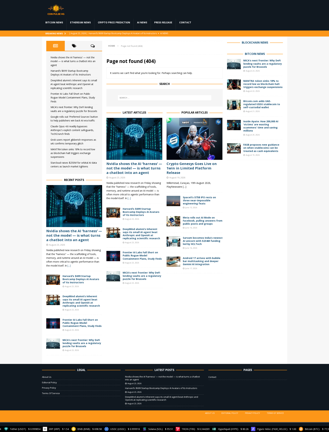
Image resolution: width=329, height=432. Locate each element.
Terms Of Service (51, 393)
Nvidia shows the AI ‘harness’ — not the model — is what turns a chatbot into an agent (134, 168)
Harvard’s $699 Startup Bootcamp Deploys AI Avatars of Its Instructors (141, 212)
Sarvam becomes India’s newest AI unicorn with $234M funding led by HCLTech (203, 241)
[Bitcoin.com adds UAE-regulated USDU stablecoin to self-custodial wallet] (234, 105)
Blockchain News (255, 42)
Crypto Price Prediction (114, 22)
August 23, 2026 (117, 177)
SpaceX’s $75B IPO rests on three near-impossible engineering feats (199, 200)
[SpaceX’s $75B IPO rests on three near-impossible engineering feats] (173, 201)
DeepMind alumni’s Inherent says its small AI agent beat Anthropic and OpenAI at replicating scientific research (141, 233)
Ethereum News (80, 22)
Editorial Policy (49, 382)
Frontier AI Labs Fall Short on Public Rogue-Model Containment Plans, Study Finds (142, 255)
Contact (185, 22)
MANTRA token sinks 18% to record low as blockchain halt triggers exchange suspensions (73, 153)
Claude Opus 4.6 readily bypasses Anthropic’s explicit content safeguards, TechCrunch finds (72, 130)
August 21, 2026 (253, 111)
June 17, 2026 (191, 268)
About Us (46, 376)
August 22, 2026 (253, 91)
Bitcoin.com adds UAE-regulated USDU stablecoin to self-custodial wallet (261, 104)
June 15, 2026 (191, 207)
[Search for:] (164, 98)
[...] (129, 198)
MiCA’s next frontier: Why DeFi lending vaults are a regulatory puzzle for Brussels (142, 275)
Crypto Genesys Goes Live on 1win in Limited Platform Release (192, 168)
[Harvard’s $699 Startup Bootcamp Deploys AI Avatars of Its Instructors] (113, 212)
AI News (142, 22)
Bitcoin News (54, 22)
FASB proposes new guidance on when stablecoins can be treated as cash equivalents (261, 147)
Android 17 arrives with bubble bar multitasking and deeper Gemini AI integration (201, 261)
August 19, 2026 (177, 177)
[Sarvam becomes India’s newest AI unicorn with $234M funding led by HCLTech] (173, 241)
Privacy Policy (49, 387)
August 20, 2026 (253, 134)
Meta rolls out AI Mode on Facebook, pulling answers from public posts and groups (202, 220)
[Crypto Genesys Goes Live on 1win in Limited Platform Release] (195, 139)
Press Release (163, 22)
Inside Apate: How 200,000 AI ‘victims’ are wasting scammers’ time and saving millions (260, 126)
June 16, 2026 (191, 227)
